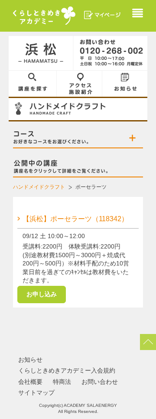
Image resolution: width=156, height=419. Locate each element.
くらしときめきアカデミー (44, 16)
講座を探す (33, 84)
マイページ (102, 15)
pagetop (148, 342)
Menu (137, 14)
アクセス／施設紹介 (79, 84)
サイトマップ (36, 392)
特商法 (62, 381)
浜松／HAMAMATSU (41, 53)
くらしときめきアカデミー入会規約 (66, 370)
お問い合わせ (99, 381)
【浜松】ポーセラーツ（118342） (75, 219)
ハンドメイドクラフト (39, 187)
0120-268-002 (110, 53)
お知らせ (124, 84)
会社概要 (30, 381)
